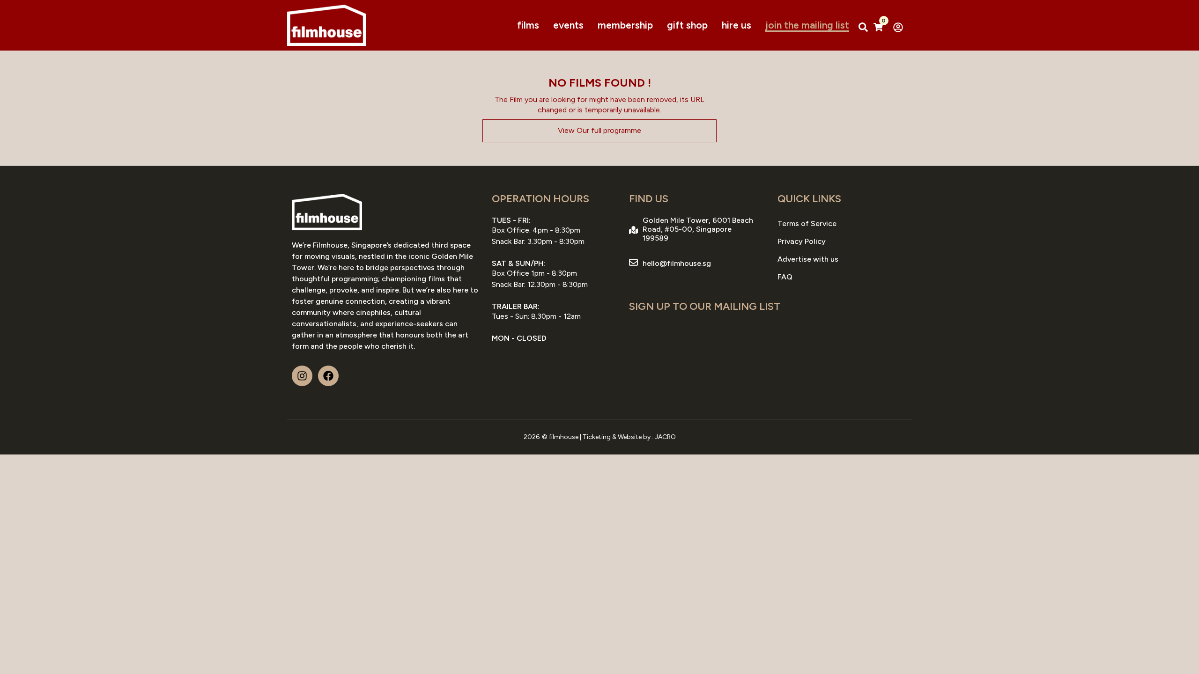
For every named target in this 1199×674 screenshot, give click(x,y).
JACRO (665, 437)
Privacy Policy (801, 241)
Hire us (736, 25)
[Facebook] (328, 376)
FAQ (784, 276)
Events (568, 25)
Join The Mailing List (807, 25)
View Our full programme (599, 130)
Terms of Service (806, 223)
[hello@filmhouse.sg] (633, 262)
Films (528, 25)
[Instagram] (302, 376)
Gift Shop (687, 25)
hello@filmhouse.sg (677, 263)
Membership (625, 25)
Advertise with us (807, 259)
